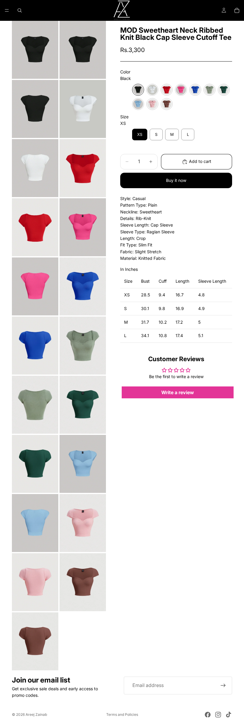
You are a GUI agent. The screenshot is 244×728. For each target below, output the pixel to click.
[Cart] (236, 10)
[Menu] (7, 10)
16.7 (180, 294)
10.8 (163, 335)
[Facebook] (207, 714)
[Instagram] (218, 714)
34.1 (145, 335)
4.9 (201, 308)
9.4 (162, 294)
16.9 (180, 308)
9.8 (162, 308)
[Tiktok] (228, 714)
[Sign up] (223, 685)
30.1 (145, 308)
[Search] (19, 10)
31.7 (145, 322)
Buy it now (176, 180)
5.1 (200, 335)
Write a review (177, 392)
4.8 (201, 294)
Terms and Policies (122, 714)
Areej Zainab (36, 714)
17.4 (179, 335)
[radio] (138, 90)
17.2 (179, 322)
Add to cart (200, 161)
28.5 (145, 294)
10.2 (163, 322)
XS (127, 294)
